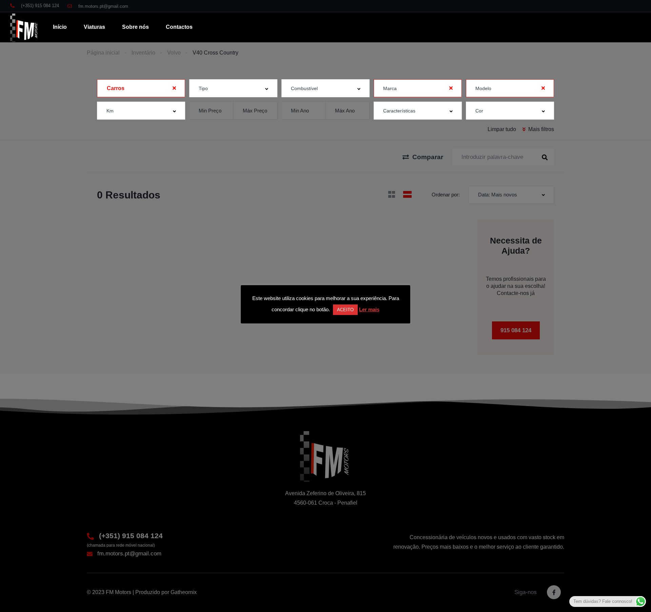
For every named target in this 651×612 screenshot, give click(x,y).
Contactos (179, 27)
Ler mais (369, 309)
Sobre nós (135, 27)
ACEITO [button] (345, 309)
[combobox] (141, 88)
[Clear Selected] (174, 88)
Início (60, 27)
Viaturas (94, 27)
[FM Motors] (24, 27)
